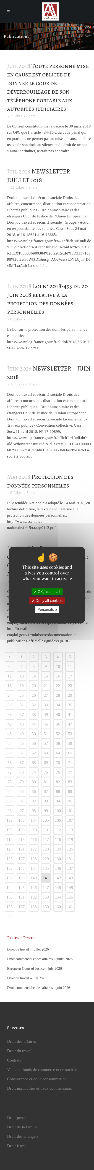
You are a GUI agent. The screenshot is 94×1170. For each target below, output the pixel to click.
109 (21, 830)
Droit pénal (16, 1117)
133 (21, 868)
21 (46, 685)
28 (58, 695)
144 (9, 887)
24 (10, 695)
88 (58, 791)
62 (34, 753)
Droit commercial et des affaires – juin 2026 (38, 988)
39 (46, 714)
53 (70, 733)
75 (46, 772)
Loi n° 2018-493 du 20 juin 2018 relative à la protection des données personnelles (47, 299)
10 (58, 666)
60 (10, 753)
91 (22, 801)
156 (9, 907)
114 (10, 839)
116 (34, 839)
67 (22, 762)
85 (22, 791)
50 (34, 733)
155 (70, 897)
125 (70, 849)
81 (46, 782)
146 (34, 887)
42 (10, 724)
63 (46, 753)
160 (58, 907)
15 (46, 676)
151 (21, 897)
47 (70, 724)
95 (70, 801)
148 (58, 887)
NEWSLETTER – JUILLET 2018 (41, 175)
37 (22, 714)
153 (46, 897)
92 (34, 801)
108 (9, 830)
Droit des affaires (21, 1041)
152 (34, 897)
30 (10, 705)
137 (70, 868)
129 (46, 858)
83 (70, 782)
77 (70, 772)
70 (58, 762)
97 (22, 810)
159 (46, 907)
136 (58, 868)
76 (58, 772)
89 (70, 791)
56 (34, 743)
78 (10, 782)
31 (22, 705)
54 (10, 743)
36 (10, 714)
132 (9, 868)
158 (34, 907)
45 (46, 724)
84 (10, 791)
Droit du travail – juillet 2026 (28, 949)
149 (70, 887)
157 (21, 907)
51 (46, 733)
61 (22, 753)
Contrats (14, 1060)
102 (9, 820)
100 (58, 810)
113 (70, 830)
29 (70, 695)
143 (70, 878)
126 (9, 858)
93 (46, 801)
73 (22, 772)
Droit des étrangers (23, 1136)
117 (46, 839)
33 (46, 705)
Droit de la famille (22, 1127)
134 (34, 868)
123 (46, 849)
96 (10, 810)
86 (34, 791)
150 (9, 897)
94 (58, 801)
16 (58, 676)
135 (46, 868)
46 (58, 724)
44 (34, 724)
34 (58, 705)
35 (70, 705)
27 (46, 695)
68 (34, 762)
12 (10, 676)
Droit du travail (20, 1050)
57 (46, 743)
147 (46, 887)
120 (9, 849)
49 (22, 733)
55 (22, 743)
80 (34, 782)
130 (58, 858)
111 (46, 830)
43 (22, 724)
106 (58, 820)
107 (70, 820)
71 (70, 762)
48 (10, 733)
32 (34, 705)
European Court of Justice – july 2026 (34, 968)
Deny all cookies (49, 601)
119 (70, 839)
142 (58, 878)
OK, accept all (48, 592)
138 (9, 878)
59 (70, 743)
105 (46, 820)
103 (21, 820)
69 (46, 762)
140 (34, 878)
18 (10, 685)
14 (34, 676)
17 (70, 676)
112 (58, 830)
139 (21, 878)
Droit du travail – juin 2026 (26, 978)
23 (70, 685)
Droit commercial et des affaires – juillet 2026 (40, 959)
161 (70, 907)
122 (34, 849)
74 (34, 772)
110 (34, 830)
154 (58, 897)
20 (34, 685)
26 (34, 695)
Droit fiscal (16, 1145)
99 (46, 810)
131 (70, 858)
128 (34, 858)
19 (22, 685)
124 (58, 849)
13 (17, 187)
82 (58, 782)
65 (70, 753)
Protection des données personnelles (40, 481)
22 (58, 685)
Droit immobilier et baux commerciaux (39, 1088)
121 (21, 849)
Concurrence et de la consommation (37, 1079)
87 (46, 791)
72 (10, 772)
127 (21, 858)
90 (10, 801)
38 (34, 714)
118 (58, 839)
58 (58, 743)
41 (70, 714)
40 (58, 714)
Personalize (47, 610)
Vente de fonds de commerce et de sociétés (42, 1069)
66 (10, 762)
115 (22, 839)
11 (17, 384)
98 (34, 810)
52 (58, 733)
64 (58, 753)
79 (22, 782)
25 (22, 695)
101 (70, 810)
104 (34, 820)
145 (21, 887)
